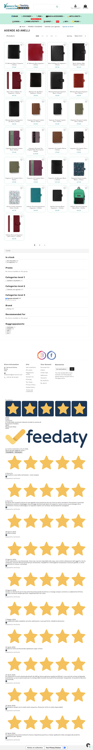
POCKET (10, 329)
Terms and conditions (29, 390)
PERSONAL (11, 327)
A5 (9, 332)
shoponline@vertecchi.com (13, 374)
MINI (9, 330)
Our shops (29, 382)
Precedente (9, 452)
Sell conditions (31, 367)
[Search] (57, 7)
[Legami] (57, 21)
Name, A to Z (80, 36)
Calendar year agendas (15, 289)
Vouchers (44, 378)
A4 (8, 333)
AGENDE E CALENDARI (15, 281)
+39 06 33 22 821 (12, 377)
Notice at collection (35, 748)
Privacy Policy (31, 385)
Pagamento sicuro (30, 373)
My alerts (44, 383)
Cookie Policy (30, 387)
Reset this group (11, 300)
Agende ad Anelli (14, 298)
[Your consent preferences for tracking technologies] (90, 747)
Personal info (45, 367)
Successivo (18, 452)
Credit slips (44, 373)
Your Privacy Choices (53, 748)
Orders (43, 370)
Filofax (10, 309)
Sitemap (29, 379)
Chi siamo (29, 370)
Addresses (44, 375)
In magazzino (12, 262)
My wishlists (45, 380)
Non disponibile (12, 261)
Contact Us (30, 377)
